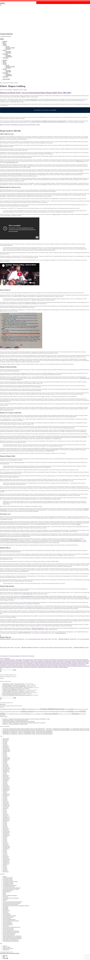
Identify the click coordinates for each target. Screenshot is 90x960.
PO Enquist (14, 666)
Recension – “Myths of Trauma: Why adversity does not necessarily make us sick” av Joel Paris (24, 722)
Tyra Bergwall (49, 667)
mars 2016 (5, 827)
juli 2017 (5, 809)
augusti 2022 (6, 760)
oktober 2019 (6, 788)
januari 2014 (5, 857)
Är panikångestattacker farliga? (10, 885)
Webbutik (5, 41)
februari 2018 (6, 802)
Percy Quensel (8, 666)
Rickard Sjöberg (33, 666)
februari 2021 (6, 775)
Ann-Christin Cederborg (27, 659)
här (2, 678)
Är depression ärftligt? (8, 877)
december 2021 (6, 767)
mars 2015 (5, 842)
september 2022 (6, 758)
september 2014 (6, 847)
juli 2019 (5, 791)
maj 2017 (5, 812)
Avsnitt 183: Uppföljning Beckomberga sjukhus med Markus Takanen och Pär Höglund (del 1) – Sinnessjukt (27, 730)
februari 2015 (6, 843)
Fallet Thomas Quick (85, 378)
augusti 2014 (6, 848)
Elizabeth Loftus (86, 660)
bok (23, 709)
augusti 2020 (6, 780)
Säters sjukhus (47, 666)
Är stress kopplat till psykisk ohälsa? (11, 889)
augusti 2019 (6, 790)
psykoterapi (26, 666)
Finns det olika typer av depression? (11, 898)
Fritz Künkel (53, 662)
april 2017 (5, 813)
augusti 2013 (6, 864)
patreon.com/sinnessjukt (31, 99)
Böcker (4, 892)
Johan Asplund (48, 663)
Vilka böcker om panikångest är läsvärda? (12, 938)
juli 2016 (5, 822)
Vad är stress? (6, 925)
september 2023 (6, 751)
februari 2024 (6, 746)
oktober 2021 (6, 770)
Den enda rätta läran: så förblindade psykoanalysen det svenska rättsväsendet (49, 121)
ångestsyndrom (2, 715)
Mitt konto (5, 955)
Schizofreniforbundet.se (61, 633)
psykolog (7, 713)
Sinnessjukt (8, 51)
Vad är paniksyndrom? (8, 924)
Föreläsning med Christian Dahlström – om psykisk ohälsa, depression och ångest (71, 728)
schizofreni (42, 713)
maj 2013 (5, 867)
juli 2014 (5, 850)
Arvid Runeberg (52, 659)
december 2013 (6, 859)
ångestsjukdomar (82, 713)
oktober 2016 (6, 818)
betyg (13, 709)
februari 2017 (6, 814)
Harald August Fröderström (16, 663)
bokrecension (37, 709)
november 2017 (6, 805)
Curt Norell (54, 660)
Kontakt (4, 43)
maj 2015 (5, 840)
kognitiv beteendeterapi (4, 711)
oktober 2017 (6, 807)
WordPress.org (6, 949)
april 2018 (5, 799)
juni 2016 (5, 823)
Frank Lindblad (46, 662)
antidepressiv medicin (7, 709)
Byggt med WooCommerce (13, 953)
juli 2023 (5, 752)
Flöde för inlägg (6, 947)
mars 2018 (5, 800)
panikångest (24, 711)
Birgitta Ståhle (79, 659)
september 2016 (6, 819)
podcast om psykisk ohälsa (49, 711)
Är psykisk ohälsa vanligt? (9, 886)
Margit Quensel (58, 664)
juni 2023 (5, 753)
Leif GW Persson (10, 664)
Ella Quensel (3, 662)
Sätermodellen (40, 666)
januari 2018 (5, 803)
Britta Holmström (4, 660)
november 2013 (6, 860)
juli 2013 (5, 865)
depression (60, 709)
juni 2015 (5, 838)
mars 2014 (5, 855)
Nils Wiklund (74, 664)
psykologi (11, 713)
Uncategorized (6, 913)
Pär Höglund (26, 713)
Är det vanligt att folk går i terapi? (10, 881)
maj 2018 (5, 798)
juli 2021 (5, 772)
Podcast (4, 50)
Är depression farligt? (7, 879)
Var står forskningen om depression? (11, 930)
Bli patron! (2, 3)
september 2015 (6, 834)
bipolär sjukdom (18, 709)
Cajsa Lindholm (18, 660)
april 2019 (5, 793)
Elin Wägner (79, 660)
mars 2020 (5, 784)
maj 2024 (5, 743)
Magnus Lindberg (35, 664)
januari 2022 (5, 766)
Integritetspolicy (3, 953)
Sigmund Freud (62, 666)
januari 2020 (5, 785)
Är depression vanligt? (8, 880)
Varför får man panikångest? (9, 933)
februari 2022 (6, 765)
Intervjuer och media (10, 47)
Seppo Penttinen (54, 666)
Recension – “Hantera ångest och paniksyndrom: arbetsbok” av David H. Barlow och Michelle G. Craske (26, 718)
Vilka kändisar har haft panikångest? (11, 941)
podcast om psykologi (60, 711)
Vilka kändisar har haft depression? (10, 939)
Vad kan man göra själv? (8, 928)
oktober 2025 (6, 739)
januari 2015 (5, 845)
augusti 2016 (6, 821)
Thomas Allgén (19, 667)
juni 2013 (5, 866)
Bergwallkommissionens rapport (10, 538)
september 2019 (6, 789)
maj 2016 (5, 824)
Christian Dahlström (6, 34)
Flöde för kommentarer (8, 948)
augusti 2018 (6, 795)
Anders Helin (19, 659)
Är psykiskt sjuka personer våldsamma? (11, 887)
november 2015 (6, 832)
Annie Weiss (46, 659)
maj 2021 (5, 774)
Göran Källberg (67, 662)
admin (25, 89)
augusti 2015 (6, 836)
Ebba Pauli (73, 660)
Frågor (4, 900)
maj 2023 (5, 755)
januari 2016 (5, 829)
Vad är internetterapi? (7, 923)
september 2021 (6, 771)
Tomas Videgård (41, 667)
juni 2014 (5, 851)
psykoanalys (20, 666)
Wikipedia (78, 524)
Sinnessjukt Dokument (77, 666)
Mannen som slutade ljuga (16, 379)
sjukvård (55, 713)
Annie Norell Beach (37, 659)
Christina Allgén (47, 660)
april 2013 (5, 869)
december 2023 (6, 748)
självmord (60, 713)
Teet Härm (13, 667)
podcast (30, 711)
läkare (10, 711)
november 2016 (6, 817)
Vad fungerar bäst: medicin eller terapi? (11, 927)
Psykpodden (8, 52)
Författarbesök (9, 56)
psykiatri (71, 711)
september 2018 (6, 794)
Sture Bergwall (86, 666)
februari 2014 (6, 856)
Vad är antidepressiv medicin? (9, 915)
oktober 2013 (6, 861)
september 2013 (6, 862)
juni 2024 (5, 742)
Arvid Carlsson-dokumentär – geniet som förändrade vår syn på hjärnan (19, 721)
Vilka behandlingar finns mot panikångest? (12, 937)
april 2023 (5, 756)
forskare (66, 709)
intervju (75, 709)
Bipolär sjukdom (6, 891)
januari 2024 (5, 747)
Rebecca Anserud (33, 713)
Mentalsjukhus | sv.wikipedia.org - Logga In (12, 731)
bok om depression (30, 709)
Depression (5, 896)
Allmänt (4, 876)
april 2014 (5, 853)
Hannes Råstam (6, 663)
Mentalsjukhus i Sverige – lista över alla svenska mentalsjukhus (38, 731)
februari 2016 (6, 828)
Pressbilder (8, 49)
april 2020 (5, 783)
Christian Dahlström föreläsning (10, 895)
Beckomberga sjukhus (8, 890)
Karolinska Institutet (82, 709)
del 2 (22, 95)
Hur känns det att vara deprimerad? (10, 904)
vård (73, 713)
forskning (71, 709)
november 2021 (6, 769)
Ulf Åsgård (55, 667)
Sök (4, 957)
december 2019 (6, 786)
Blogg (4, 42)
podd (66, 711)
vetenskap (69, 713)
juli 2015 (5, 837)
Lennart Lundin (18, 664)
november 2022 (6, 757)
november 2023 (6, 750)
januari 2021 (5, 776)
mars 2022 (5, 764)
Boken (4, 894)
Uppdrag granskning (63, 667)
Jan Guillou (35, 663)
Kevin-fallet (74, 663)
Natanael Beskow (66, 664)
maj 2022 (5, 761)
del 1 (18, 95)
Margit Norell (51, 664)
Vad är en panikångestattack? (9, 919)
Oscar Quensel (80, 664)
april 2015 (5, 841)
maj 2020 (5, 781)
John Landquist (55, 663)
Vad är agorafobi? (7, 914)
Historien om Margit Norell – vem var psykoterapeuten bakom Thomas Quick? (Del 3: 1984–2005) (35, 93)
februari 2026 (6, 738)
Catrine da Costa (34, 660)
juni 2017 (5, 810)
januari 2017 (5, 815)
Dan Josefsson (61, 660)
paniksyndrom (18, 711)
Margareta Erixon (44, 664)
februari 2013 (6, 871)
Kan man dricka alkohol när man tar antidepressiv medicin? (16, 905)
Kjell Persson (81, 663)
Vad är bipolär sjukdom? (8, 917)
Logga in (5, 945)
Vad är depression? (7, 918)
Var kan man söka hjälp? (8, 929)
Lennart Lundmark (27, 664)
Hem (1, 82)
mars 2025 (5, 741)
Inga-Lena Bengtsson (27, 663)
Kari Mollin (69, 663)
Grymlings (74, 662)
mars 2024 (5, 745)
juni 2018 (5, 796)
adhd (1, 709)
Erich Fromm (15, 662)
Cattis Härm (41, 660)
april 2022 (5, 762)
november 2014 (6, 846)
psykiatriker (76, 711)
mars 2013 (5, 870)
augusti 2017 (6, 808)
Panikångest (5, 906)
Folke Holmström (38, 662)
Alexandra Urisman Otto (9, 659)
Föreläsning (5, 54)
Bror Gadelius (11, 660)
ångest (77, 713)
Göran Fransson (60, 662)
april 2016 (5, 826)
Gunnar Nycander (81, 662)
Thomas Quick (34, 667)
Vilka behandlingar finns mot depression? (12, 936)
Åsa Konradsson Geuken (62, 659)
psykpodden (21, 713)
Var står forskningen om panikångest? (11, 932)
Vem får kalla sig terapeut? (9, 934)
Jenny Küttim (42, 663)
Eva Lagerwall (22, 662)
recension (38, 713)
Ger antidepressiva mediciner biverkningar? (12, 901)
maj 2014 (5, 852)
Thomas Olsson (26, 667)
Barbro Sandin (72, 659)
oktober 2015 (6, 833)
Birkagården (85, 659)
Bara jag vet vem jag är (31, 302)
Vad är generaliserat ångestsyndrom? (11, 920)
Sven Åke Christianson (5, 667)
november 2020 (6, 777)
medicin (13, 711)
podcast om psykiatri (37, 711)
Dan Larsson (67, 660)
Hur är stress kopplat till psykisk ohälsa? (12, 903)
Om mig (4, 45)
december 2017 (6, 804)
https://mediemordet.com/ (11, 162)
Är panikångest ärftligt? (8, 882)
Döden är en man (80, 161)
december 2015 (6, 831)
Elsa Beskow (9, 662)
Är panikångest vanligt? (8, 884)
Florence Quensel (30, 662)
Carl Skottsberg (26, 660)
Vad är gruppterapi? (7, 922)
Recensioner (5, 57)
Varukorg (5, 958)
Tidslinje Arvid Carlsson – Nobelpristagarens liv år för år (15, 720)
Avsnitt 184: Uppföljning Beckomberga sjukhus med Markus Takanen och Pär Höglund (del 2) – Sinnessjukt (27, 728)
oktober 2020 (6, 779)
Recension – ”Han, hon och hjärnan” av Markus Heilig (15, 724)
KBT (87, 709)
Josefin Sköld (63, 663)
